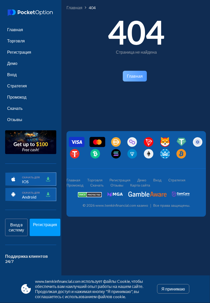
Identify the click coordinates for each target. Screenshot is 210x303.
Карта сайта (140, 185)
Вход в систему (16, 227)
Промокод (16, 97)
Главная (15, 29)
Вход (12, 74)
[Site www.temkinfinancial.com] (30, 13)
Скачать (15, 108)
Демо (12, 63)
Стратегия (17, 85)
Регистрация (19, 52)
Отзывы (14, 119)
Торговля (16, 40)
